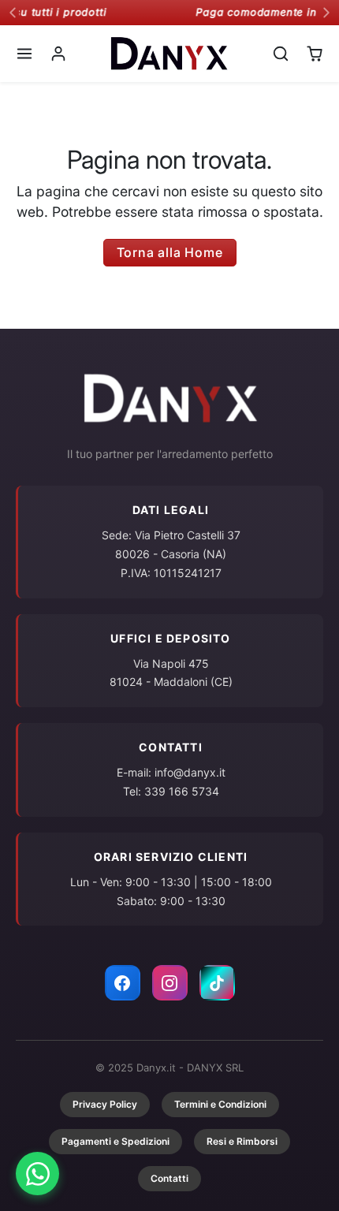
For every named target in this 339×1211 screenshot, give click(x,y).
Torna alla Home (170, 252)
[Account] (59, 53)
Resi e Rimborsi (242, 1141)
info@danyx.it (190, 772)
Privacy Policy (105, 1104)
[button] (25, 53)
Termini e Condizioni (220, 1104)
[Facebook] (122, 982)
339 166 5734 (181, 791)
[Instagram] (170, 982)
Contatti (169, 1178)
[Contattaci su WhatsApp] (37, 1173)
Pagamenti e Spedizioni (115, 1141)
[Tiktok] (217, 982)
